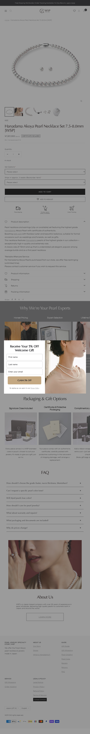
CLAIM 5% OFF (24, 380)
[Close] (83, 343)
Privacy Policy (35, 388)
